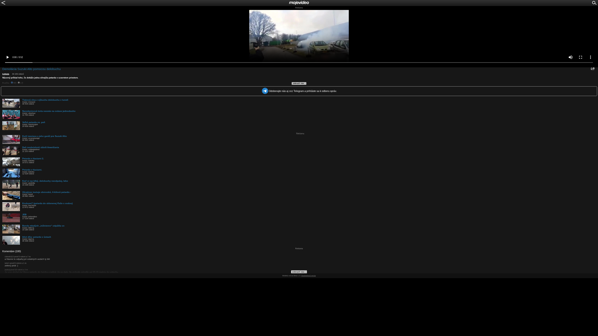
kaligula (5, 74)
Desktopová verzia (308, 276)
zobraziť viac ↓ (299, 83)
